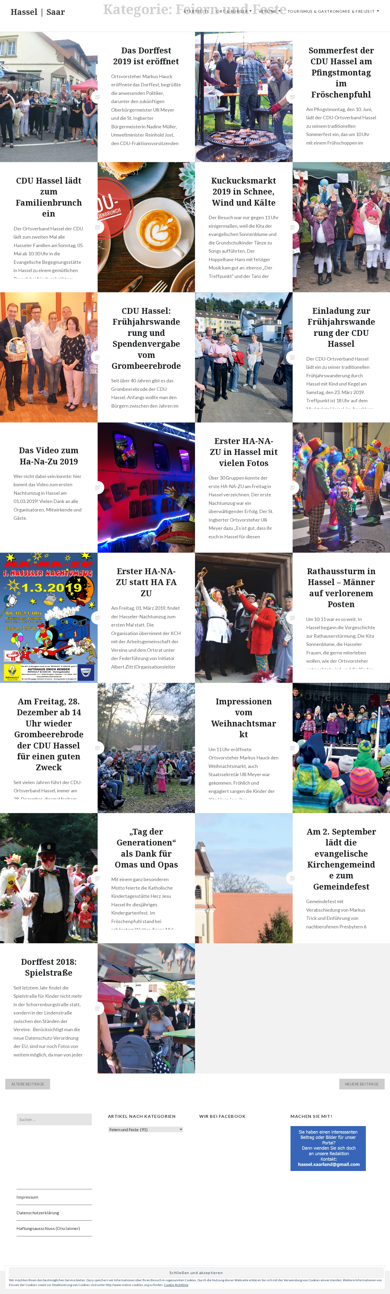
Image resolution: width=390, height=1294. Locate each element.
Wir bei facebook (222, 1116)
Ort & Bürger (232, 11)
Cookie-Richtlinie (176, 1285)
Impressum (27, 1196)
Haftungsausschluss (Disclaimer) (48, 1228)
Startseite (197, 11)
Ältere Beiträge (27, 1084)
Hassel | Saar (38, 11)
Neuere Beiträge (362, 1084)
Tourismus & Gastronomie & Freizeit (331, 11)
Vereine (268, 11)
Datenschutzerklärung (37, 1212)
